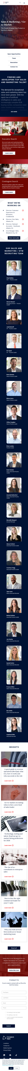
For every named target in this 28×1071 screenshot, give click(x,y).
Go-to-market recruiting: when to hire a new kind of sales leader (13, 805)
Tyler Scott (9, 591)
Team (14, 58)
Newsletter (14, 62)
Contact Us (14, 67)
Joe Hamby (10, 639)
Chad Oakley (10, 278)
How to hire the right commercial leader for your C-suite (12, 900)
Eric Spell (9, 350)
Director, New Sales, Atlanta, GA (12, 220)
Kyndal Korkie (10, 663)
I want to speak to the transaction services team (15, 1018)
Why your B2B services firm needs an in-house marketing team (13, 932)
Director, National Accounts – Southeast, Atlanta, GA (13, 226)
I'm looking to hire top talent (13, 1012)
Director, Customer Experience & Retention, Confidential (12, 213)
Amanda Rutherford (12, 495)
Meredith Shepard (11, 520)
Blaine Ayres (10, 398)
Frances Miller (10, 687)
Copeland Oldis (11, 734)
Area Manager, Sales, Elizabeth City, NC (12, 232)
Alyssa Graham (11, 544)
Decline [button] (16, 1068)
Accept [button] (11, 1068)
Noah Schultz (10, 470)
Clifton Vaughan (11, 422)
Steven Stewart (11, 302)
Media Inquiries (7, 1048)
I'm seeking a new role (12, 1015)
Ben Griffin (9, 710)
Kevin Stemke (10, 374)
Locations (6, 1043)
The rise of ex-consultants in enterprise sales (13, 869)
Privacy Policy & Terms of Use (7, 1065)
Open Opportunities (14, 54)
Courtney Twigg (11, 567)
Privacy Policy (7, 1050)
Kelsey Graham (11, 615)
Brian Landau (10, 446)
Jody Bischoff (10, 327)
